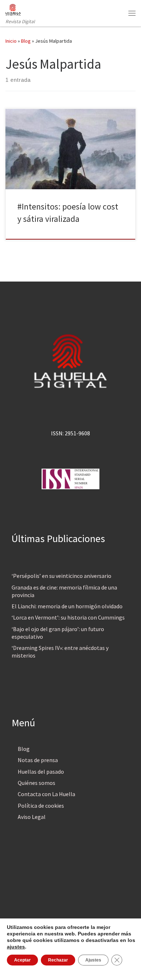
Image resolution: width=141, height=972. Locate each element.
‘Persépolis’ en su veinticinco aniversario (61, 575)
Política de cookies (41, 805)
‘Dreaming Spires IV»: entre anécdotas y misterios (60, 651)
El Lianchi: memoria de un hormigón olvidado (67, 606)
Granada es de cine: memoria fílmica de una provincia (64, 591)
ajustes (16, 947)
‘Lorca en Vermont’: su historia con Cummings (68, 617)
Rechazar (58, 960)
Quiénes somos (36, 782)
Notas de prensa (38, 760)
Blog (26, 41)
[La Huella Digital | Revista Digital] (13, 9)
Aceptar (22, 960)
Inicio (11, 41)
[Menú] (132, 13)
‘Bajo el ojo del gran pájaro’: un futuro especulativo (58, 632)
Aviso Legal (32, 816)
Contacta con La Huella (46, 794)
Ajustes (93, 960)
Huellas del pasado (41, 771)
